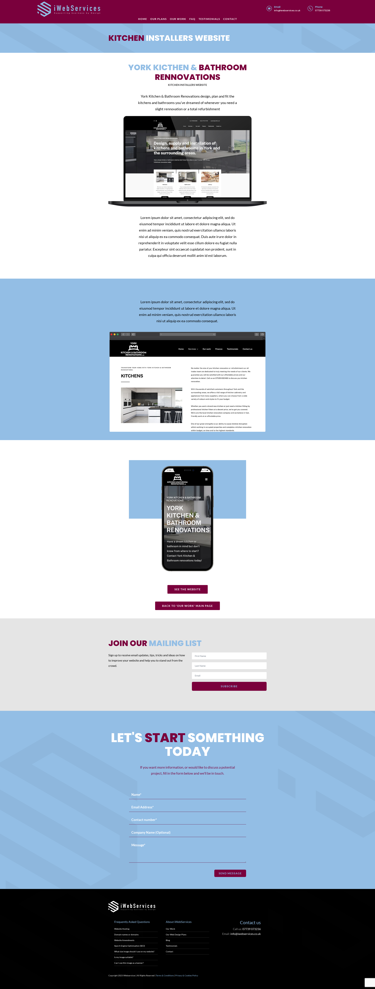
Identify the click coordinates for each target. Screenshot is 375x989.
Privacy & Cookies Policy (186, 975)
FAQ (192, 19)
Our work (178, 19)
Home (142, 19)
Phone (319, 7)
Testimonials (209, 19)
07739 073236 (322, 10)
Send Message (230, 873)
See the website (187, 589)
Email (277, 7)
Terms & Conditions (165, 975)
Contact (230, 19)
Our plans (158, 19)
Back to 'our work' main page (187, 605)
